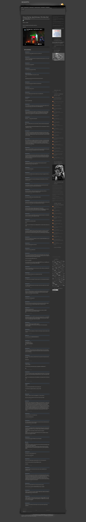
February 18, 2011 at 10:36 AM (28, 54)
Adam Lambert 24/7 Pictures (57, 111)
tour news (57, 281)
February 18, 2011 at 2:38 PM (28, 305)
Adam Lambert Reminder (56, 124)
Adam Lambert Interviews (56, 210)
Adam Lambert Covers (56, 232)
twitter (63, 282)
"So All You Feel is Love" (56, 135)
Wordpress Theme (40, 515)
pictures (55, 275)
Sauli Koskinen (62, 277)
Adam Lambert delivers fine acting (57, 148)
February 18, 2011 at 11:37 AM (28, 128)
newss (61, 272)
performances (54, 274)
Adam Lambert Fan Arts (56, 206)
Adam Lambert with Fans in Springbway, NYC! (57, 214)
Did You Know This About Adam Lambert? (58, 137)
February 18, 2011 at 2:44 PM (28, 313)
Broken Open (58, 263)
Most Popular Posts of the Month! (56, 256)
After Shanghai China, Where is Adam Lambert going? (57, 154)
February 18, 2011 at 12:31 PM (28, 217)
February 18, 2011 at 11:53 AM (28, 187)
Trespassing (62, 281)
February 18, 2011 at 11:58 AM (28, 193)
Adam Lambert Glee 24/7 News (57, 141)
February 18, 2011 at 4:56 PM (28, 381)
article (53, 262)
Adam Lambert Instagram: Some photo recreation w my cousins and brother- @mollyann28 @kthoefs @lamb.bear (57, 99)
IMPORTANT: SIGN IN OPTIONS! (56, 48)
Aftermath (63, 260)
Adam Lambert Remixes (56, 229)
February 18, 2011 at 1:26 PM (28, 270)
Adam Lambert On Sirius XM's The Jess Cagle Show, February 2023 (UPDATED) (58, 25)
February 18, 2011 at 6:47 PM (28, 411)
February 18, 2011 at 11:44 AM (28, 136)
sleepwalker (59, 278)
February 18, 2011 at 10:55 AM (28, 79)
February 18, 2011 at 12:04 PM (28, 204)
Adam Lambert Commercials (57, 239)
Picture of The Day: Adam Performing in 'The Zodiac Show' (36, 17)
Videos (58, 284)
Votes (63, 284)
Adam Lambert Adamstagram (57, 97)
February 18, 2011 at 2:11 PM (28, 299)
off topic (63, 272)
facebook (56, 265)
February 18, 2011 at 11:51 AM (28, 175)
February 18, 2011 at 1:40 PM (28, 287)
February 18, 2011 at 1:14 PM (28, 264)
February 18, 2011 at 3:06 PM (28, 327)
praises (62, 275)
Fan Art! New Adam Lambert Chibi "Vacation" (57, 207)
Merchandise (57, 270)
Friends (62, 266)
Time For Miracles (59, 280)
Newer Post (25, 510)
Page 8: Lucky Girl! (56, 227)
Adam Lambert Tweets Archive (57, 144)
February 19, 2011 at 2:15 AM (28, 465)
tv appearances (58, 282)
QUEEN (53, 276)
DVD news (60, 264)
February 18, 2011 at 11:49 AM (28, 170)
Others (55, 273)
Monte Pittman (60, 270)
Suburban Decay (53, 279)
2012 (53, 260)
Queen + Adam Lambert (58, 276)
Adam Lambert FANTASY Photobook (58, 226)
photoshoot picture (61, 274)
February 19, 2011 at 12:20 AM (28, 456)
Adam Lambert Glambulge (57, 121)
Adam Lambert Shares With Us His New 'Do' (57, 188)
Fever (63, 265)
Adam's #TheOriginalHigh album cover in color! (58, 119)
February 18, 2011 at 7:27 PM (28, 418)
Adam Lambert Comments (57, 157)
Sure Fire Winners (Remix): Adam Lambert (58, 230)
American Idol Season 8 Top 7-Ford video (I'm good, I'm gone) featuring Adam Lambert (58, 240)
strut (62, 278)
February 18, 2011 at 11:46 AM (28, 151)
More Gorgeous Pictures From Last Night (57, 185)
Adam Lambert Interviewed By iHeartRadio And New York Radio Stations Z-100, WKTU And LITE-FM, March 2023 (58, 19)
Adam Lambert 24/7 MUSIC (57, 216)
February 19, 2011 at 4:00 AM (28, 471)
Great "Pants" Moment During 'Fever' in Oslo (57, 191)
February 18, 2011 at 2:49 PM (28, 320)
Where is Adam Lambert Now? (57, 105)
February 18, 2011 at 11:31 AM (28, 114)
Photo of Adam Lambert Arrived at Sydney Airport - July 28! (58, 112)
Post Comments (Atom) (29, 511)
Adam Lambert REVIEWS (57, 150)
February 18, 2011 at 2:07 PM (28, 294)
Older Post (47, 510)
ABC (55, 260)
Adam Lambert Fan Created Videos (57, 220)
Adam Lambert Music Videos (57, 223)
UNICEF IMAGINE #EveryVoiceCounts (59, 283)
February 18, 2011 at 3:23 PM (28, 338)
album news (55, 261)
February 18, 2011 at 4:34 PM (28, 369)
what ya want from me (59, 285)
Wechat (54, 285)
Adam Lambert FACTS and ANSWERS (58, 153)
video (53, 284)
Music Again (54, 271)
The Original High (54, 280)
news (57, 272)
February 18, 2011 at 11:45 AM (28, 145)
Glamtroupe (53, 267)
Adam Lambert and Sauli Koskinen (57, 108)
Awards (57, 262)
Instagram (59, 268)
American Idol (61, 261)
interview (63, 268)
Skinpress (45, 515)
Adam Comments (59, 260)
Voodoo (61, 284)
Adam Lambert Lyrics (56, 242)
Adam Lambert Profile (56, 236)
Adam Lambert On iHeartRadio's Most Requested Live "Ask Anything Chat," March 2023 (58, 21)
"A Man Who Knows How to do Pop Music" (58, 151)
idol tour (61, 267)
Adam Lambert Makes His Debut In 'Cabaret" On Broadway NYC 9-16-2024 (58, 17)
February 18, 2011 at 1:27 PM (28, 275)
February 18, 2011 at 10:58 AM (28, 84)
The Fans (61, 279)
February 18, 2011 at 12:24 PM (28, 211)
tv (54, 282)
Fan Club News (60, 265)
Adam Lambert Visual (56, 118)
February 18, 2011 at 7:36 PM (28, 424)
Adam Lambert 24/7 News (25, 2)
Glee (57, 267)
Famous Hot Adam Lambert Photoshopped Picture (58, 129)
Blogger (52, 515)
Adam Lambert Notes (56, 128)
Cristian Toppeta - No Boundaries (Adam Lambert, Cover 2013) (57, 233)
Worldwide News (54, 286)
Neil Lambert (58, 271)
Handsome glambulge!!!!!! (57, 122)
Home (36, 510)
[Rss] (62, 3)
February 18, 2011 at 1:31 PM (28, 281)
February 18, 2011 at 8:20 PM (28, 434)
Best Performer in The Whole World (57, 132)
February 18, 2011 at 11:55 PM (28, 449)
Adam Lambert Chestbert (56, 115)
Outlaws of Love (60, 273)
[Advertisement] (37, 5)
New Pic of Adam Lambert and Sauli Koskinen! (57, 109)
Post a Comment (25, 508)
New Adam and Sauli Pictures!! (56, 196)
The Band (57, 279)
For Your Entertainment (57, 266)
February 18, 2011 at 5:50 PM (28, 398)
